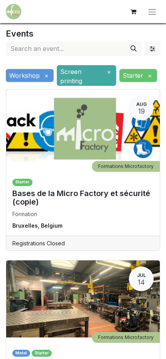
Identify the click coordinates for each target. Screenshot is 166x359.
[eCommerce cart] (133, 11)
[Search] (133, 48)
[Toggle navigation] (152, 11)
